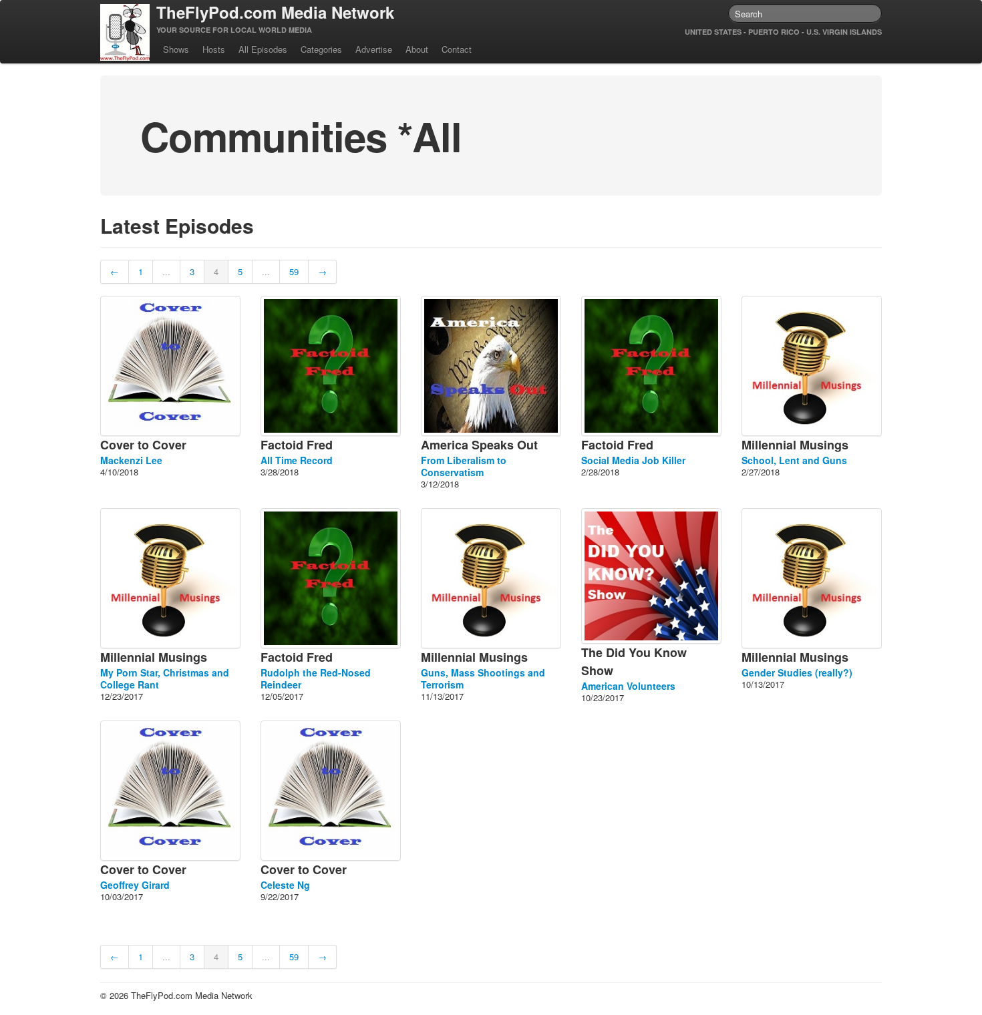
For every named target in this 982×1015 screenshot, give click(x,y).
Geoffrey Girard (135, 884)
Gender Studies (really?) (797, 672)
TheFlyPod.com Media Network (275, 12)
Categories (321, 49)
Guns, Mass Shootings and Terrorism (483, 678)
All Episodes (262, 49)
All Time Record (297, 460)
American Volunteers (628, 685)
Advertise (373, 49)
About (416, 49)
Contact (457, 49)
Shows (176, 49)
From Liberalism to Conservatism (463, 466)
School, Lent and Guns (794, 460)
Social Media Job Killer (633, 460)
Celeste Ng (285, 884)
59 (294, 271)
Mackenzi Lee (131, 460)
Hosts (213, 49)
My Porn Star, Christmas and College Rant (164, 678)
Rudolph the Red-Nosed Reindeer (316, 678)
